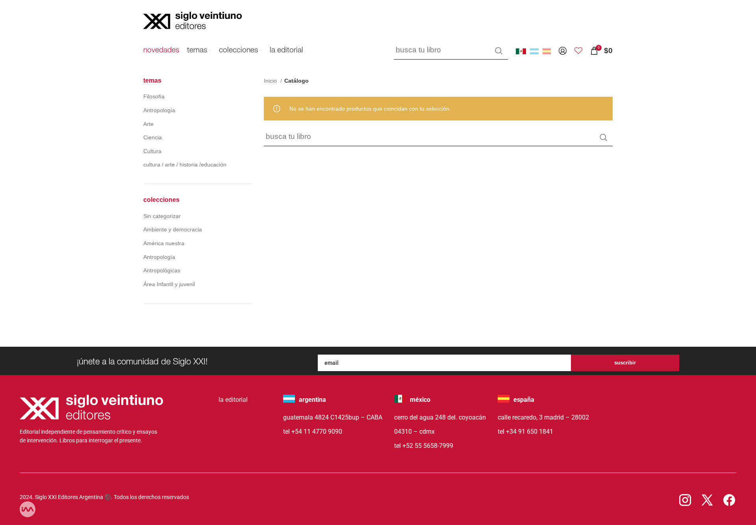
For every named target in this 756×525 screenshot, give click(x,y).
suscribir (625, 363)
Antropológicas (161, 270)
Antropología (159, 110)
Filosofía (154, 96)
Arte (148, 124)
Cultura (152, 151)
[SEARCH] (499, 51)
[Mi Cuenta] (563, 51)
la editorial (233, 399)
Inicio (271, 81)
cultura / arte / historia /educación (184, 164)
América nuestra (163, 243)
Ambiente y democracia (172, 229)
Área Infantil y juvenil (169, 284)
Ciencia (152, 137)
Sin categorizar (162, 216)
